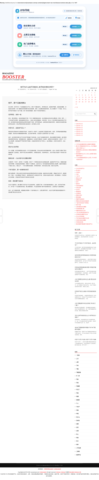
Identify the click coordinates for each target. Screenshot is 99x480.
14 (89, 97)
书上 (77, 434)
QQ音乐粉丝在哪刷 (81, 220)
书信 (77, 437)
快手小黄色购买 (43, 89)
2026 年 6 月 (79, 127)
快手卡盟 (78, 204)
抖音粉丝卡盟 (77, 472)
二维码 (78, 451)
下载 (77, 369)
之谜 (77, 430)
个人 (77, 403)
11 (79, 97)
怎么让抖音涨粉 (80, 216)
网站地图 (71, 472)
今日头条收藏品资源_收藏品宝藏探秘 (85, 144)
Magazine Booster (46, 465)
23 (95, 99)
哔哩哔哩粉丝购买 (48, 469)
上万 (77, 358)
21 (89, 99)
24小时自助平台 (80, 168)
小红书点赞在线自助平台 (82, 212)
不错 (77, 393)
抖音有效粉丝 (79, 185)
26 (82, 102)
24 (76, 102)
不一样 (78, 376)
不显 (77, 382)
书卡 (77, 441)
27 (85, 102)
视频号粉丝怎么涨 (80, 210)
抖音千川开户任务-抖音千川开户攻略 (85, 339)
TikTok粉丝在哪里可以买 (82, 218)
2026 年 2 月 (79, 135)
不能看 (78, 386)
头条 (77, 174)
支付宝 (78, 189)
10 (76, 97)
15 (92, 97)
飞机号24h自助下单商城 (82, 203)
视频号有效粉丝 (80, 199)
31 (76, 104)
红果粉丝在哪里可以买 (82, 214)
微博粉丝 (78, 180)
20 (85, 99)
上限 (77, 362)
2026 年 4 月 (79, 131)
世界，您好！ (79, 233)
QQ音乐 (78, 172)
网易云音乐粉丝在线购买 (82, 201)
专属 (77, 396)
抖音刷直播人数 (80, 208)
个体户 (78, 406)
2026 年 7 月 (79, 125)
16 (95, 97)
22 (92, 99)
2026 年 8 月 (79, 123)
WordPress (57, 465)
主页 (77, 427)
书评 (77, 444)
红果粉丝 (78, 193)
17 (76, 99)
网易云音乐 (79, 195)
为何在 (78, 420)
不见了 (78, 389)
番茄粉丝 (78, 191)
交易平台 (78, 455)
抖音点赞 (78, 187)
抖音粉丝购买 (43, 472)
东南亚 (78, 400)
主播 (77, 424)
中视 (77, 413)
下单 (77, 365)
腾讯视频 (78, 197)
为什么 (78, 417)
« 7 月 (76, 107)
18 (79, 99)
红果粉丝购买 (57, 469)
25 (79, 102)
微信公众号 (79, 178)
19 (82, 99)
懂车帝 (78, 183)
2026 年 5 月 (79, 129)
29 (92, 102)
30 (95, 102)
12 (82, 97)
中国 (77, 410)
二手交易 (78, 448)
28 (89, 102)
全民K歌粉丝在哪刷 (81, 206)
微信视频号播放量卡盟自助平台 (84, 224)
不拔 (77, 379)
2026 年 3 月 (79, 133)
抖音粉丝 (58, 472)
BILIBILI (78, 170)
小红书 (78, 176)
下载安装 (78, 372)
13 (85, 97)
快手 (77, 182)
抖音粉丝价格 (79, 222)
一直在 (78, 355)
